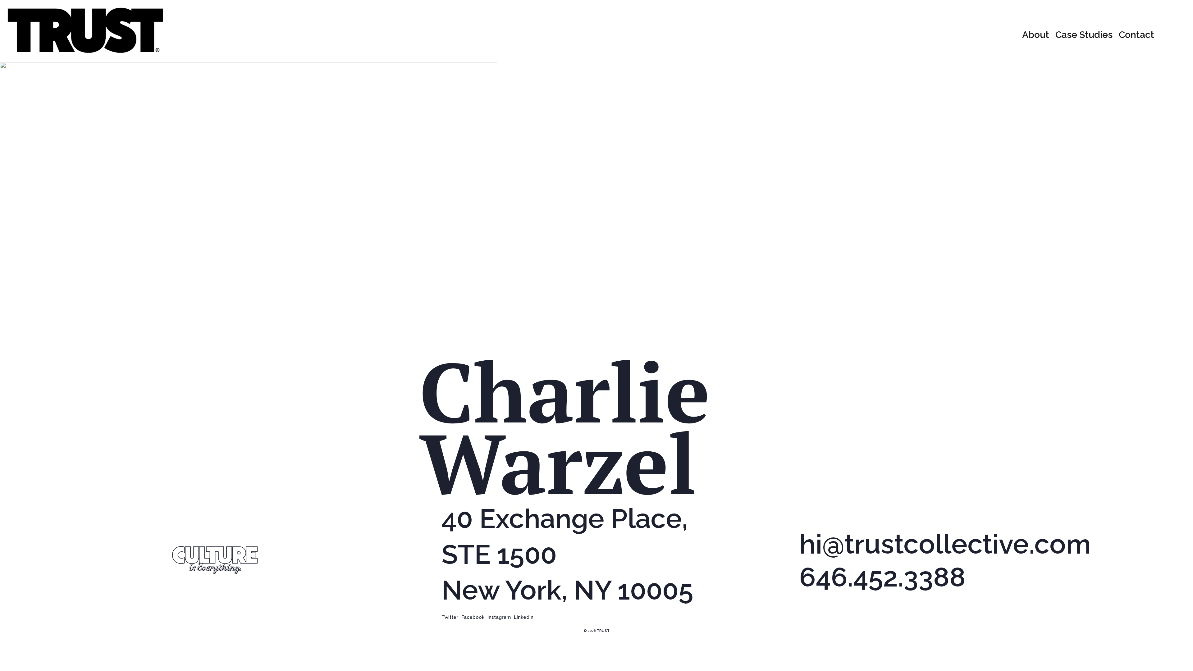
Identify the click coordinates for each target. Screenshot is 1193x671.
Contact (1136, 35)
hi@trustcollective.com (945, 544)
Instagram (499, 617)
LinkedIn (523, 617)
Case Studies (1084, 35)
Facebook (472, 617)
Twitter (449, 617)
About (1035, 35)
